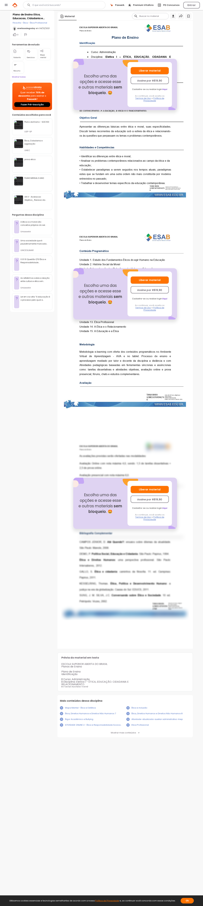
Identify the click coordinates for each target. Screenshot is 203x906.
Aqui (164, 89)
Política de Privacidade (154, 99)
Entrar (191, 5)
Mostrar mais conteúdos (123, 733)
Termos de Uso (143, 98)
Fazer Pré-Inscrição (32, 104)
